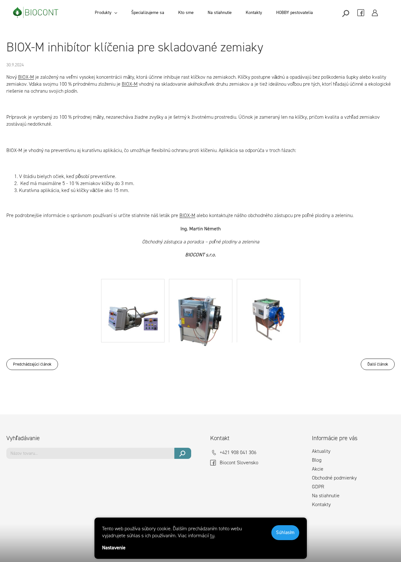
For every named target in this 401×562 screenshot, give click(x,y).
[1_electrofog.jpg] (132, 305)
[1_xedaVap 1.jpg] (200, 316)
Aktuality (321, 451)
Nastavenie (114, 547)
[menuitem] (106, 12)
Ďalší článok (377, 364)
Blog (316, 460)
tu (212, 535)
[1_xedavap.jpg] (268, 313)
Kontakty (321, 504)
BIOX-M (26, 77)
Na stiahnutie (326, 495)
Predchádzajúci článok (32, 364)
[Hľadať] (346, 12)
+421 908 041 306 (238, 452)
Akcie (317, 469)
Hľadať (182, 453)
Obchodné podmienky (334, 477)
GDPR (318, 486)
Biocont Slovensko (239, 462)
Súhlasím (285, 532)
